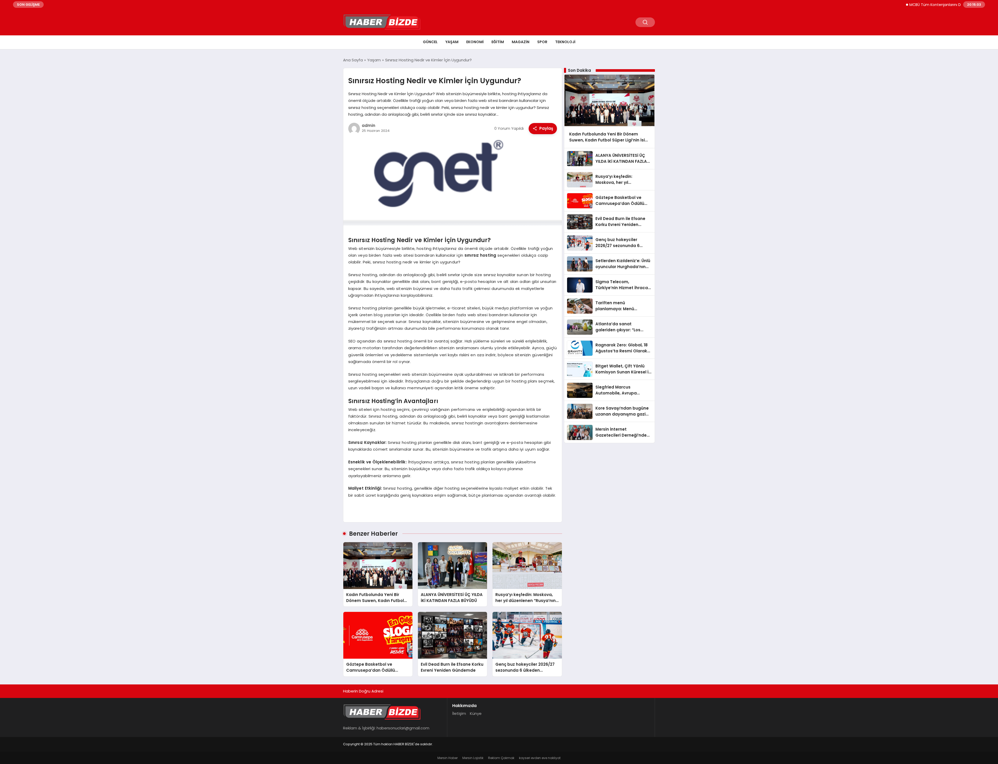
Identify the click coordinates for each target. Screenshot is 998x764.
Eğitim (497, 41)
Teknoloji (565, 41)
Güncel (430, 41)
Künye (476, 713)
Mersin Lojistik (472, 758)
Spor (542, 41)
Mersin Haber (447, 758)
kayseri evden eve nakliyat (540, 758)
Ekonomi (475, 41)
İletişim (459, 713)
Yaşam (451, 41)
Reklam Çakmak (501, 758)
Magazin (520, 41)
